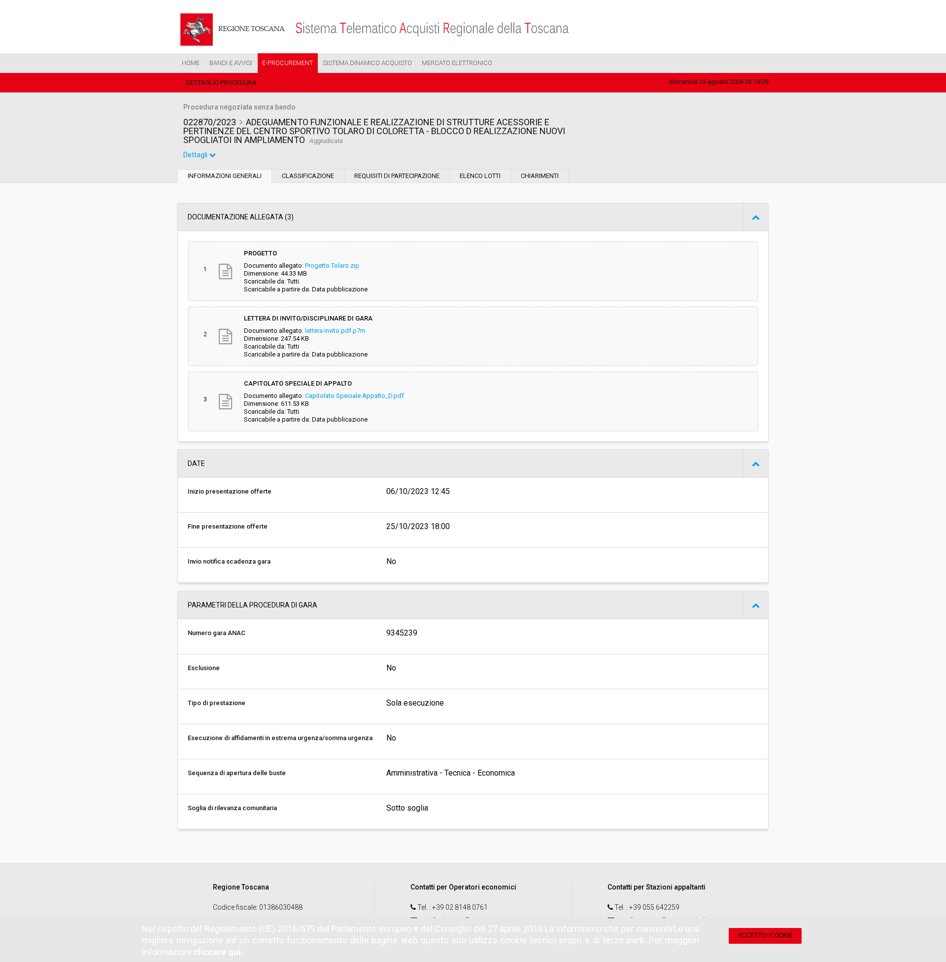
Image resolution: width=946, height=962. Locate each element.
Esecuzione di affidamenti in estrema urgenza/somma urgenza (280, 738)
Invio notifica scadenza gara (229, 561)
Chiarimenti (540, 175)
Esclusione (204, 668)
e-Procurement (287, 63)
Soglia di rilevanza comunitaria (232, 808)
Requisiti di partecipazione (396, 175)
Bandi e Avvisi (230, 63)
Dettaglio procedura (221, 82)
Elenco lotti (480, 175)
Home (191, 63)
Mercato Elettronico (457, 63)
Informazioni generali (225, 175)
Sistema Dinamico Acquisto (367, 63)
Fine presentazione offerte (228, 526)
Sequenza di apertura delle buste (237, 773)
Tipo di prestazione (216, 703)
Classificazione (308, 175)
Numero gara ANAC (216, 633)
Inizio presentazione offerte (229, 491)
